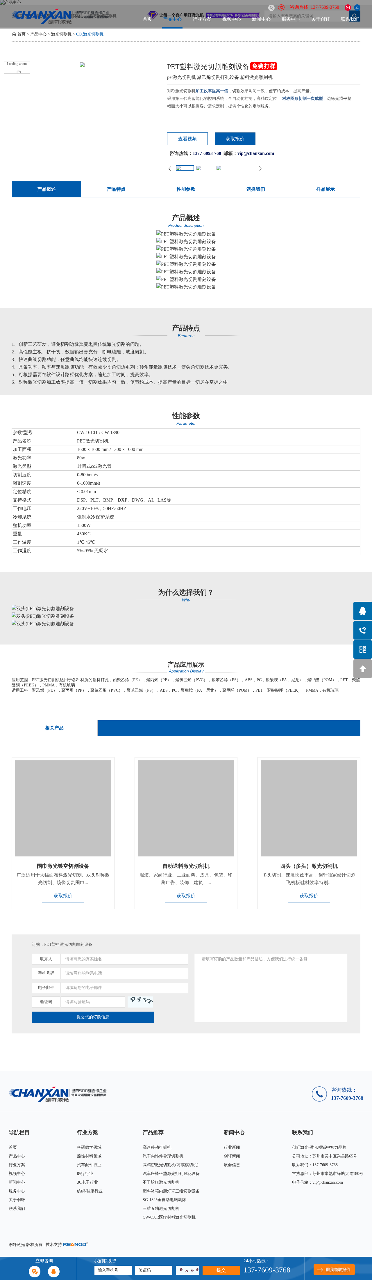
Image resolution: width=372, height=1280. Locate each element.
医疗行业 (85, 1173)
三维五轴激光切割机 (161, 1208)
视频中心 (231, 19)
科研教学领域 (89, 1147)
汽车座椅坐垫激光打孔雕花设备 (171, 1173)
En (357, 8)
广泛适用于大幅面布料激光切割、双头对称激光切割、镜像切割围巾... (63, 878)
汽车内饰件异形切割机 (163, 1156)
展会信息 (232, 1165)
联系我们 (350, 19)
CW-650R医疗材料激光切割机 (169, 1217)
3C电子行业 (87, 1182)
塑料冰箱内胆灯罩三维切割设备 (171, 1191)
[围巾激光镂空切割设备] (63, 808)
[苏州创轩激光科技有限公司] (59, 1094)
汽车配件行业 (89, 1165)
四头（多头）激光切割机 (309, 866)
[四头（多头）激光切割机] (309, 808)
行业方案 (202, 19)
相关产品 (54, 727)
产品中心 (172, 19)
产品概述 (46, 189)
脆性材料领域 (89, 1156)
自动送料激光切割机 (186, 866)
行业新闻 (232, 1147)
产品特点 (116, 189)
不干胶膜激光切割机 (161, 1182)
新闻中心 (261, 19)
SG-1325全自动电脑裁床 (164, 1200)
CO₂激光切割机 (89, 34)
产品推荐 (153, 1132)
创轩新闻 (232, 1156)
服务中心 (291, 19)
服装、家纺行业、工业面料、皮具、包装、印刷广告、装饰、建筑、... (186, 878)
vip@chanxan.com (327, 1182)
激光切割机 (61, 34)
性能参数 (186, 189)
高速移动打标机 (157, 1147)
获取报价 (235, 138)
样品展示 (325, 189)
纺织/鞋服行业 (90, 1191)
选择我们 (255, 189)
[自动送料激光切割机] (186, 808)
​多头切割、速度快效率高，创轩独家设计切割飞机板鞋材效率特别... (308, 878)
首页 (147, 19)
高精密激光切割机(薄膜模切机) (170, 1165)
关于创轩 (320, 19)
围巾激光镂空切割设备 (63, 866)
